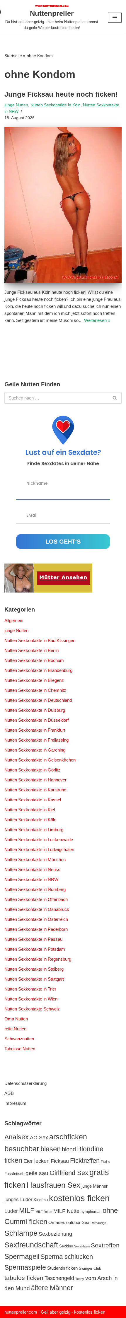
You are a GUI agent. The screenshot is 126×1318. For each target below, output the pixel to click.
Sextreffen (105, 1245)
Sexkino (66, 1246)
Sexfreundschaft (31, 1245)
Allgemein (13, 620)
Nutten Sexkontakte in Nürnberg (35, 889)
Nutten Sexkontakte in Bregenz (34, 680)
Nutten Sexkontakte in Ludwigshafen (39, 849)
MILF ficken (43, 1211)
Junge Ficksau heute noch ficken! (61, 94)
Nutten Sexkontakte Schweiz (32, 1008)
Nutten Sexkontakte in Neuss (32, 869)
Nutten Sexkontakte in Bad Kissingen (39, 640)
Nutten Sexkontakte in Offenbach (36, 899)
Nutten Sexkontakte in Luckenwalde (38, 839)
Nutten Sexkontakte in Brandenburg (38, 670)
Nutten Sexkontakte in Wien (30, 998)
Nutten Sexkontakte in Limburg (33, 829)
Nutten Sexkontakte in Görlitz (32, 769)
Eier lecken (36, 1161)
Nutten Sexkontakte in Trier (30, 988)
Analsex (16, 1137)
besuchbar (21, 1148)
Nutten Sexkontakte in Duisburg (34, 710)
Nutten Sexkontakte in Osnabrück (36, 909)
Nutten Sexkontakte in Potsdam (34, 949)
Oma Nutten (16, 1018)
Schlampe (21, 1233)
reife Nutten (15, 1028)
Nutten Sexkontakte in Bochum (34, 660)
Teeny (79, 1279)
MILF (26, 1210)
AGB (9, 1093)
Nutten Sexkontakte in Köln (55, 105)
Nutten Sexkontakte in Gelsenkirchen (40, 759)
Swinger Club (90, 1268)
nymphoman (91, 1211)
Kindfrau (41, 1200)
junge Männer (94, 1186)
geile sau (36, 1173)
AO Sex (39, 1138)
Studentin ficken (62, 1268)
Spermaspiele (25, 1267)
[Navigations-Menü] (115, 18)
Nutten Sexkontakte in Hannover (35, 779)
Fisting (105, 1161)
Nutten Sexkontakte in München (35, 859)
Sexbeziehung (55, 1234)
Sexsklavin (82, 1246)
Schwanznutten (19, 1038)
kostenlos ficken (79, 1198)
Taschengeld (59, 1278)
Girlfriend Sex (69, 1173)
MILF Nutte (66, 1211)
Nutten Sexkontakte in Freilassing (36, 739)
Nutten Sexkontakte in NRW (31, 879)
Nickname (37, 483)
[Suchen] (115, 398)
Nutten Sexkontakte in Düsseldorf (36, 720)
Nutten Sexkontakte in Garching (34, 749)
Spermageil (21, 1256)
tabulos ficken (23, 1277)
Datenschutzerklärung (25, 1083)
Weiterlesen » (97, 320)
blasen (50, 1149)
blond (69, 1149)
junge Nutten (16, 105)
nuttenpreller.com (20, 1312)
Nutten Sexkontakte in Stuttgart (34, 978)
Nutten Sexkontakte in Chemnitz (35, 690)
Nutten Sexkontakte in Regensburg (37, 959)
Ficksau (60, 1161)
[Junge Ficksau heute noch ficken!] (63, 205)
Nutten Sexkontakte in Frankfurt (34, 730)
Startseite (13, 55)
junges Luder (18, 1199)
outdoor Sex (77, 1222)
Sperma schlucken (66, 1256)
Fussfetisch (14, 1174)
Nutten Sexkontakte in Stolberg (34, 969)
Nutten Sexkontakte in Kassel (32, 799)
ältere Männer (52, 1288)
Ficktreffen (85, 1160)
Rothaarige (98, 1223)
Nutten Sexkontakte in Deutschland (38, 700)
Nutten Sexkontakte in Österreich (36, 919)
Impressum (15, 1103)
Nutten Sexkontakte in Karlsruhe (35, 789)
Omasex (56, 1222)
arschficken (68, 1137)
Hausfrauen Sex (53, 1185)
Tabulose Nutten (19, 1048)
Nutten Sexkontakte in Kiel (29, 809)
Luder (11, 1211)
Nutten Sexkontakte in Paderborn (36, 929)
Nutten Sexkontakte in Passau (33, 939)
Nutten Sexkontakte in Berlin (31, 650)
